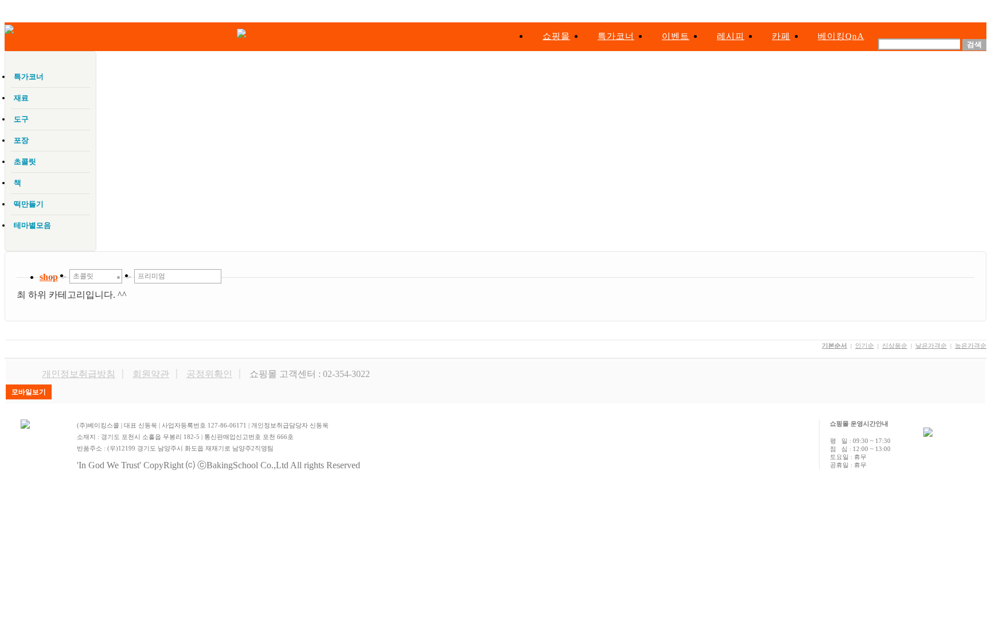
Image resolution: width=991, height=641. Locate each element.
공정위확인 (209, 374)
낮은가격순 (931, 345)
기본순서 (834, 345)
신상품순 (894, 345)
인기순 (864, 345)
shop (49, 277)
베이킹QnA (841, 36)
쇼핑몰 (556, 36)
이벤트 (675, 36)
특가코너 (616, 36)
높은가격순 (970, 345)
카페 (781, 36)
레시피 (730, 36)
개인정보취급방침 (78, 374)
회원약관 (150, 374)
